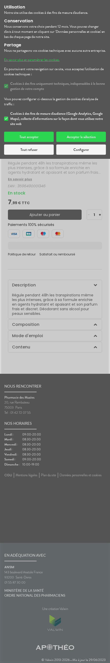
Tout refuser (29, 149)
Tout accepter (29, 136)
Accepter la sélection (81, 136)
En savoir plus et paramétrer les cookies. (32, 60)
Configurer (81, 149)
